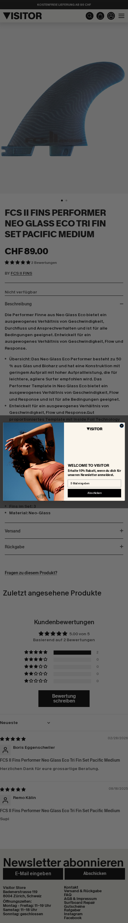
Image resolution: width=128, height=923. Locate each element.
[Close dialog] (122, 426)
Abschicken (94, 493)
